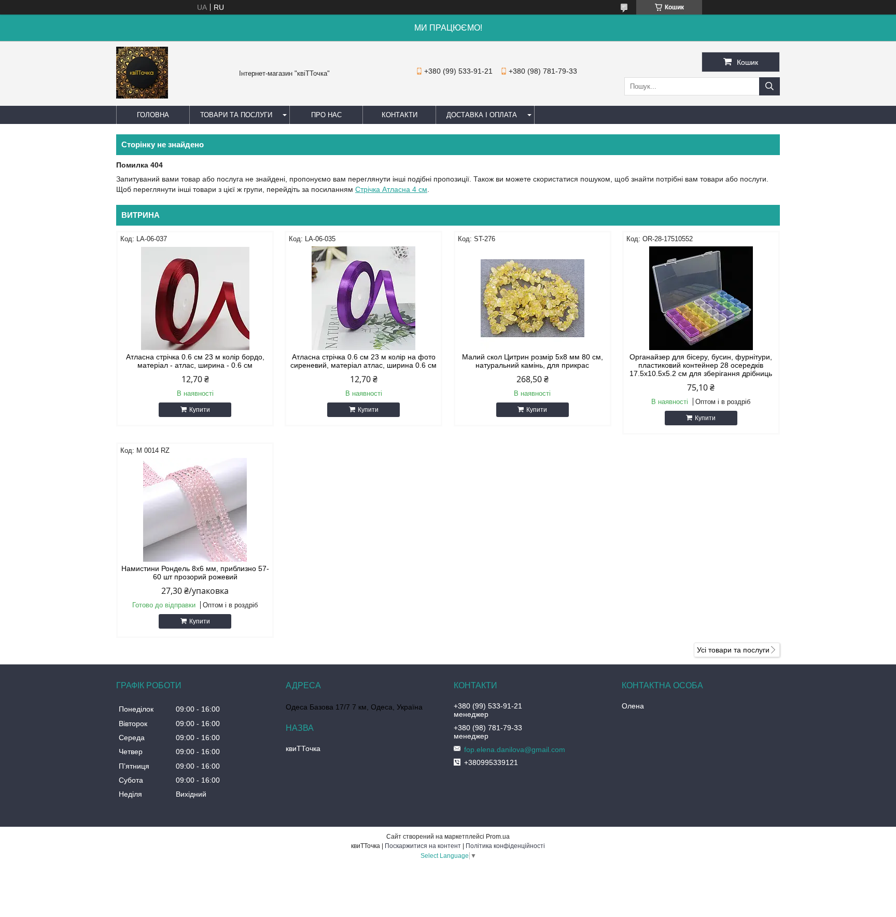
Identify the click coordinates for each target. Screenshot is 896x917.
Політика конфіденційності (505, 846)
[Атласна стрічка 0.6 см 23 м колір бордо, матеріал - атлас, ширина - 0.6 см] (195, 298)
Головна (153, 115)
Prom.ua (498, 836)
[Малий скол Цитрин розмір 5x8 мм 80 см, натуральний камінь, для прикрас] (532, 298)
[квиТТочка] (142, 96)
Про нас (326, 115)
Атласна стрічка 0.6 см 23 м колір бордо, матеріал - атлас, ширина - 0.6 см (195, 361)
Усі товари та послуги (733, 650)
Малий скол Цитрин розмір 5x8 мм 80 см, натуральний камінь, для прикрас (532, 361)
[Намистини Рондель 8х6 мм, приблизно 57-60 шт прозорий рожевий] (195, 510)
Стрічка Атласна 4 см (391, 189)
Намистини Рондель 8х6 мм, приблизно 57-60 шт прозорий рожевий (195, 572)
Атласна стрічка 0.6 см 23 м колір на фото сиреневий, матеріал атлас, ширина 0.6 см (363, 361)
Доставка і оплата (481, 115)
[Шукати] (769, 86)
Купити (199, 409)
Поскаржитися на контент (423, 846)
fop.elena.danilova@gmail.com (514, 749)
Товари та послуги (236, 115)
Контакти (399, 115)
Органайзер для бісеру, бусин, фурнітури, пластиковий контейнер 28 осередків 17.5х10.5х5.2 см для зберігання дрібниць (700, 365)
